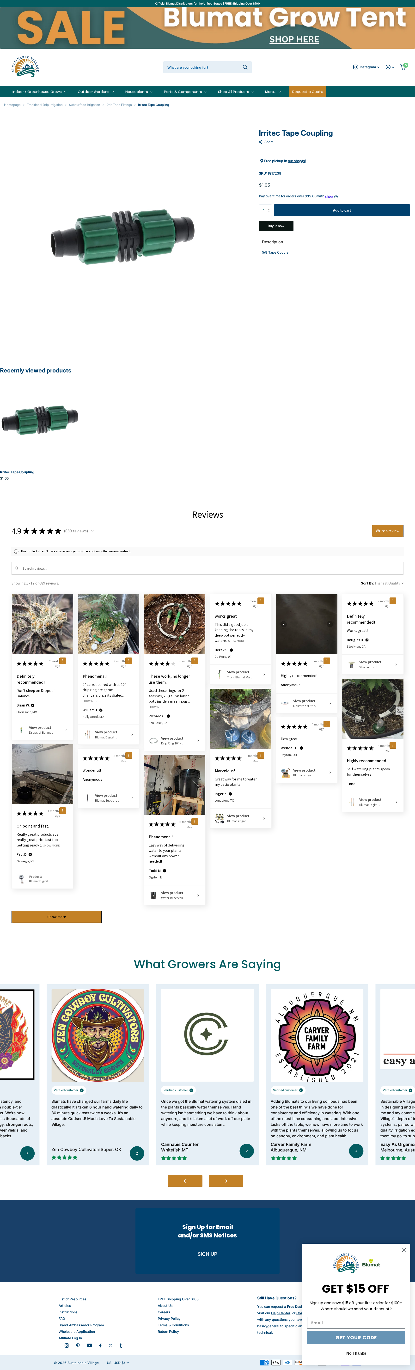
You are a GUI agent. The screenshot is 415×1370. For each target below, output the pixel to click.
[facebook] (100, 1345)
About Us (165, 1305)
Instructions (68, 1312)
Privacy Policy (169, 1318)
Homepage (12, 105)
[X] (110, 1345)
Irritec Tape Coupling (17, 472)
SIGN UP (207, 1254)
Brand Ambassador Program (81, 1325)
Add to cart (342, 210)
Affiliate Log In (70, 1338)
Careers (164, 1312)
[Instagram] (67, 1345)
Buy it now (276, 226)
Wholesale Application (77, 1331)
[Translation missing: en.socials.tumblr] (121, 1345)
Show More (91, 701)
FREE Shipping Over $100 (178, 1299)
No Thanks (356, 1353)
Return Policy (168, 1331)
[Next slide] (226, 1181)
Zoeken (245, 67)
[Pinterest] (78, 1345)
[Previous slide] (185, 1181)
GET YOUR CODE (356, 1337)
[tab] (272, 242)
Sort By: (367, 583)
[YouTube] (89, 1345)
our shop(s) (297, 161)
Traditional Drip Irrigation (45, 105)
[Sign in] (389, 67)
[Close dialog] (404, 1250)
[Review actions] (62, 661)
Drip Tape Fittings (119, 105)
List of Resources (72, 1299)
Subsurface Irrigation (84, 105)
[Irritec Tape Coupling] (40, 420)
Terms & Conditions (173, 1325)
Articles (65, 1305)
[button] (270, 206)
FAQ (62, 1318)
